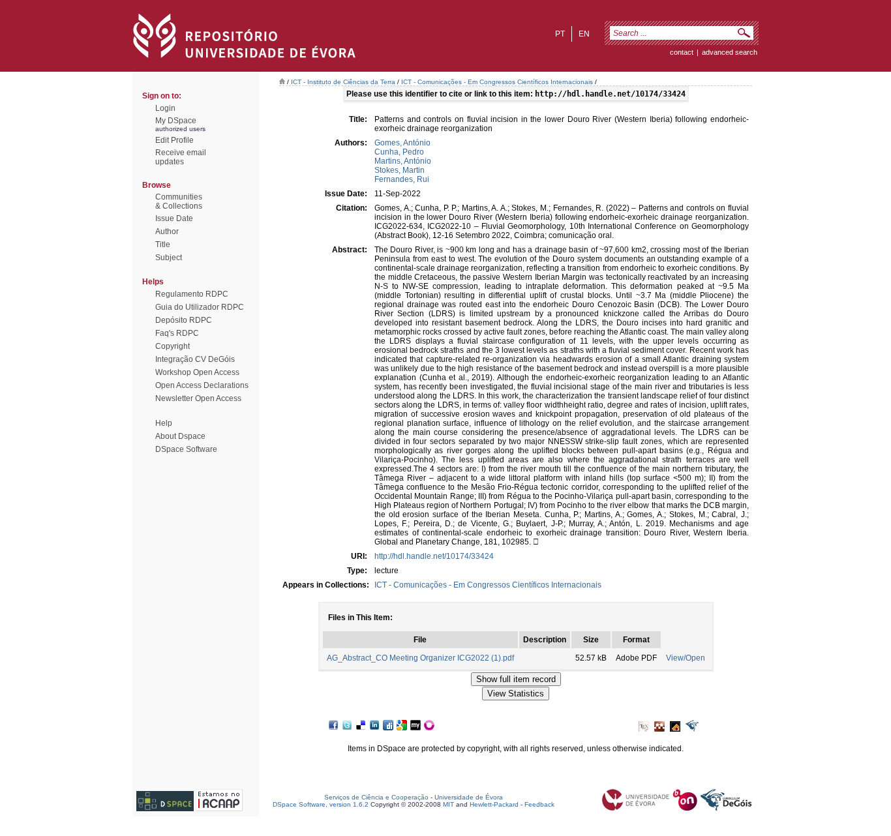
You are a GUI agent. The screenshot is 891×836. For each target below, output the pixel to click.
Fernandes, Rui (401, 179)
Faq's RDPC (177, 333)
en (584, 33)
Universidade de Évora (468, 797)
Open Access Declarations (202, 385)
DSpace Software (186, 449)
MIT (448, 804)
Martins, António (402, 161)
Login (165, 108)
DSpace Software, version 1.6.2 (321, 804)
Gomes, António (402, 142)
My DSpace (175, 120)
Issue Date (174, 218)
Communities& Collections (178, 201)
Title (162, 244)
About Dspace (180, 436)
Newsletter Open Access (198, 398)
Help (163, 423)
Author (167, 231)
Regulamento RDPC (191, 294)
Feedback (539, 804)
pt (560, 33)
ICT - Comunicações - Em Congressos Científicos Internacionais (497, 81)
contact (681, 52)
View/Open (685, 658)
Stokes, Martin (399, 170)
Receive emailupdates (180, 157)
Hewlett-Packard (494, 804)
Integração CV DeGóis (195, 359)
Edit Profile (174, 140)
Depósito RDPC (183, 320)
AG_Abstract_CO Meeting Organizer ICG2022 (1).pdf (420, 658)
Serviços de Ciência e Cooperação (376, 797)
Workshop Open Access (197, 372)
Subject (168, 257)
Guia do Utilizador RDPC (199, 307)
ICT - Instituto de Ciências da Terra (343, 81)
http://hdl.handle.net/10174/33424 (434, 556)
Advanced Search (729, 52)
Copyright (172, 346)
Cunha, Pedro (399, 152)
